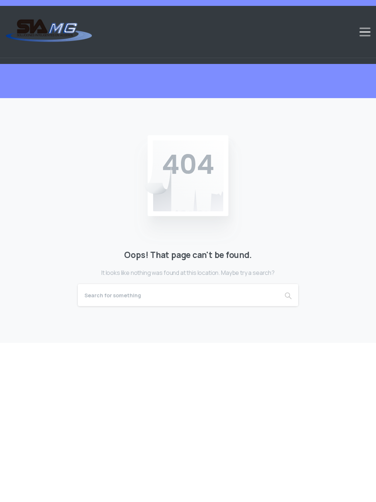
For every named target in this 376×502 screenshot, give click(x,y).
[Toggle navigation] (365, 32)
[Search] (288, 295)
